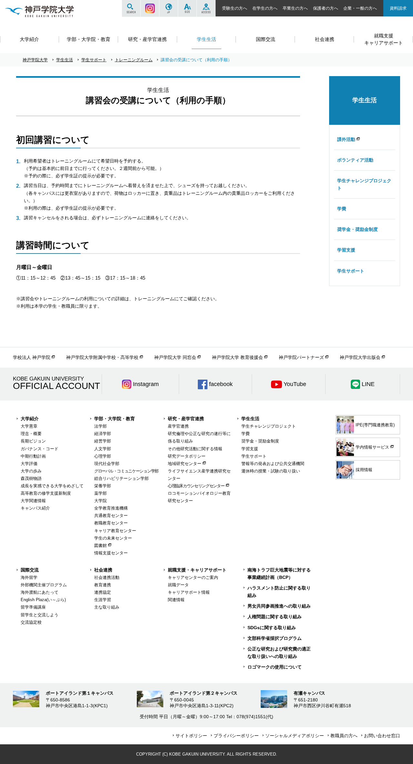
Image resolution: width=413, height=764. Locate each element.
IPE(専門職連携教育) (375, 424)
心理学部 (102, 456)
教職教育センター (111, 523)
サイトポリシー (191, 735)
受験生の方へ (234, 8)
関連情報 (176, 599)
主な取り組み (106, 607)
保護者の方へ (325, 8)
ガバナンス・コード (39, 448)
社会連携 (103, 569)
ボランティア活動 (355, 160)
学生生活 (64, 59)
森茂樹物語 (31, 478)
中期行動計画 (33, 456)
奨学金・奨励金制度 (357, 229)
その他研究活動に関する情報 (195, 448)
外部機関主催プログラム (44, 584)
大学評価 (29, 463)
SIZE (187, 8)
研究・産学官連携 (186, 418)
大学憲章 (29, 426)
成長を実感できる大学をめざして (52, 485)
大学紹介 (30, 418)
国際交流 (30, 569)
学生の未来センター (113, 538)
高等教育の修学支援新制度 (46, 493)
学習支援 (346, 250)
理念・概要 (31, 433)
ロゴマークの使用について (274, 667)
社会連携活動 (106, 577)
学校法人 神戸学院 (31, 357)
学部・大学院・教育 (114, 418)
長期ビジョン (33, 441)
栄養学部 (102, 485)
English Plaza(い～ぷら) (43, 599)
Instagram (150, 8)
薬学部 (100, 493)
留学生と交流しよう (39, 614)
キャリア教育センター (115, 530)
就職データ (178, 584)
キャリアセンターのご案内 (193, 577)
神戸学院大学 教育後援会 (237, 357)
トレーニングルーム (134, 59)
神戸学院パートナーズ (301, 357)
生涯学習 (102, 599)
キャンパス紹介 (35, 508)
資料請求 (398, 8)
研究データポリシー (187, 456)
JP (168, 8)
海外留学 (29, 577)
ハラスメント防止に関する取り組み (279, 591)
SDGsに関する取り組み (271, 627)
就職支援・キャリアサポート (197, 569)
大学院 (100, 500)
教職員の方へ (344, 735)
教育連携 (102, 584)
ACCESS (206, 8)
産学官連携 (178, 426)
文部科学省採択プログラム (274, 638)
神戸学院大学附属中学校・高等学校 (102, 357)
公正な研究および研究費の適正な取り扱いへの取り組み (279, 652)
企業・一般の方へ (360, 8)
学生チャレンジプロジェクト (364, 184)
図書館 (100, 545)
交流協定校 (31, 622)
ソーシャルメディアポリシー (294, 735)
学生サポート (93, 59)
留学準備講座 (33, 607)
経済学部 (102, 433)
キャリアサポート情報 (189, 592)
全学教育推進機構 (111, 508)
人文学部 (102, 448)
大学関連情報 (33, 500)
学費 (341, 208)
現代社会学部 (106, 463)
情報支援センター (111, 553)
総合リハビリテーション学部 (121, 478)
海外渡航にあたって (39, 592)
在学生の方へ (264, 8)
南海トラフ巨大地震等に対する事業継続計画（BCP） (279, 573)
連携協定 (102, 592)
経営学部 (102, 441)
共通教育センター (111, 515)
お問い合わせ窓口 (382, 735)
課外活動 (346, 139)
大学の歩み (31, 471)
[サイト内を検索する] (131, 8)
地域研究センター (184, 463)
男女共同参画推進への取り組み (279, 606)
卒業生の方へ (295, 8)
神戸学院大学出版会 (360, 357)
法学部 (100, 426)
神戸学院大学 (35, 59)
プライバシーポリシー (236, 735)
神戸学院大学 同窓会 (175, 357)
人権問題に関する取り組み (274, 616)
